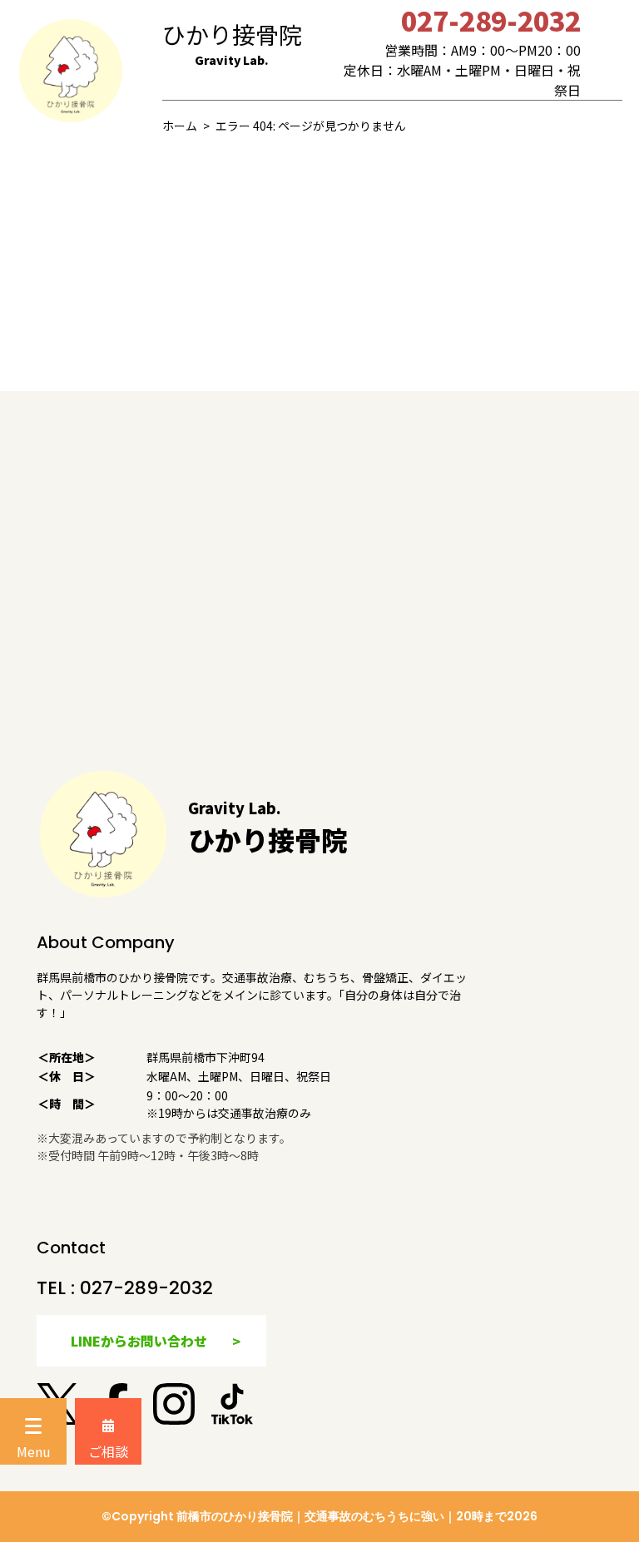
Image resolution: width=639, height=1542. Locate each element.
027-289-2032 (146, 1288)
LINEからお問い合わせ (139, 1341)
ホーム (179, 125)
